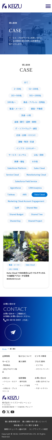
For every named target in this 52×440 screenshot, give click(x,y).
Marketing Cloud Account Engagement (26, 201)
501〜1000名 (35, 95)
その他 (35, 161)
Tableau (11, 194)
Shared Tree (37, 214)
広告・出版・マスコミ (26, 135)
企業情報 (6, 356)
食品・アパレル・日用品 (34, 102)
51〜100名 (33, 88)
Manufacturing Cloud (36, 174)
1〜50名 (17, 88)
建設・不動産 (37, 108)
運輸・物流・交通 (26, 141)
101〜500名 (16, 95)
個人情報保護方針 (12, 421)
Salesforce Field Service (26, 181)
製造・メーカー (16, 108)
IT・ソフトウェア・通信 (26, 128)
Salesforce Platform (16, 168)
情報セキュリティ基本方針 (15, 429)
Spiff (17, 207)
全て (26, 82)
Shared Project (35, 220)
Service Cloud (12, 174)
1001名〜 (11, 102)
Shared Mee (32, 207)
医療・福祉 (19, 161)
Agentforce (15, 187)
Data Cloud (39, 194)
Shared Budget (16, 214)
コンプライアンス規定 (38, 429)
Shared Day (15, 220)
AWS (25, 194)
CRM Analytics (35, 187)
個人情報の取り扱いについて (34, 421)
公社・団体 (39, 154)
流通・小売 (26, 115)
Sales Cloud (39, 168)
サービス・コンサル (17, 154)
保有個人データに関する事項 (26, 425)
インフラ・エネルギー (26, 148)
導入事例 (13, 349)
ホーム (4, 349)
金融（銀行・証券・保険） (26, 121)
